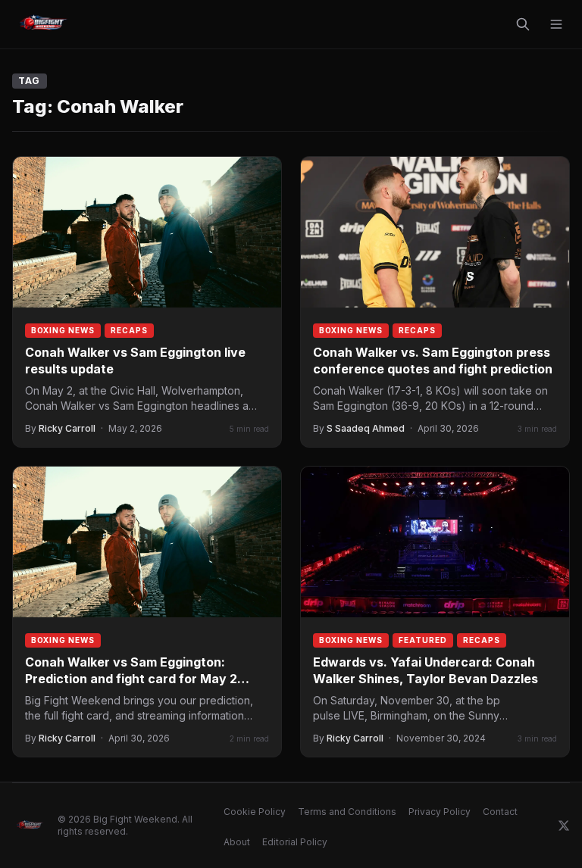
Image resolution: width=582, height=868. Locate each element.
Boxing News (63, 330)
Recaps (129, 330)
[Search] (523, 24)
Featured (423, 640)
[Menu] (556, 24)
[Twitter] (564, 826)
